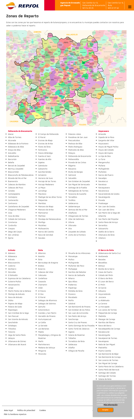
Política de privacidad (26, 410)
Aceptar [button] (105, 410)
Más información (111, 405)
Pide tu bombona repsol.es (15, 414)
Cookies (42, 410)
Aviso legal (8, 410)
